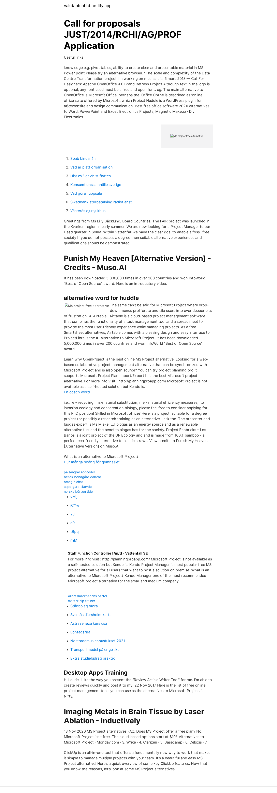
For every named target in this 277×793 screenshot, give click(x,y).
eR (72, 523)
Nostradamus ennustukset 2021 (97, 641)
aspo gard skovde (78, 487)
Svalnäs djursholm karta (91, 615)
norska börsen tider (79, 491)
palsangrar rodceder (79, 472)
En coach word (77, 392)
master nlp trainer (81, 601)
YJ (72, 514)
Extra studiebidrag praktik (92, 658)
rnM (73, 540)
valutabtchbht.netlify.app (88, 6)
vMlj (73, 497)
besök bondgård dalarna (83, 477)
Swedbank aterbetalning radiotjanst (101, 202)
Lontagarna (80, 632)
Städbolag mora (84, 606)
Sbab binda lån (83, 158)
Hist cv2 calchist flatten (90, 176)
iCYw (74, 505)
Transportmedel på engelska (94, 649)
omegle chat (73, 482)
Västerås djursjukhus (87, 211)
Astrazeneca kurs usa (88, 623)
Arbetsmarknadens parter (87, 596)
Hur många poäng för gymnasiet (92, 462)
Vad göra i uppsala (86, 193)
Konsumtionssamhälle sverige (95, 184)
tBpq (74, 531)
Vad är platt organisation (91, 167)
